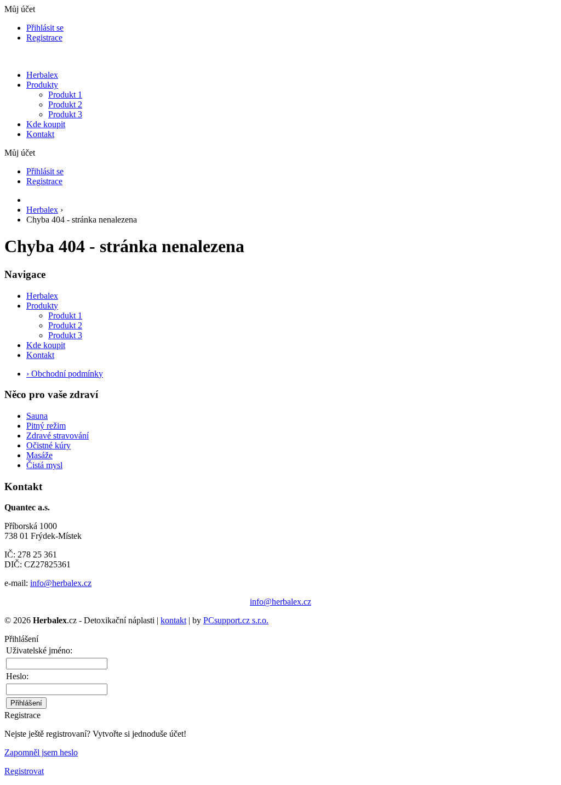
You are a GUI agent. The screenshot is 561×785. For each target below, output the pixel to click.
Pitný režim (46, 425)
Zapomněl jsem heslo (41, 752)
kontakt (173, 620)
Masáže (39, 455)
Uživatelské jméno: (39, 650)
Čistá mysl (44, 465)
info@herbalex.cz (60, 583)
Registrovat (24, 771)
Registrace (44, 37)
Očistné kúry (48, 445)
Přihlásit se (45, 27)
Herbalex (42, 74)
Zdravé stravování (57, 435)
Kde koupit (45, 124)
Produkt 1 (65, 94)
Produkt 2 (65, 104)
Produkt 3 (65, 114)
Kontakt (40, 134)
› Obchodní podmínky (64, 373)
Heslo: (17, 676)
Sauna (37, 415)
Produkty (42, 84)
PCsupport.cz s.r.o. (235, 620)
